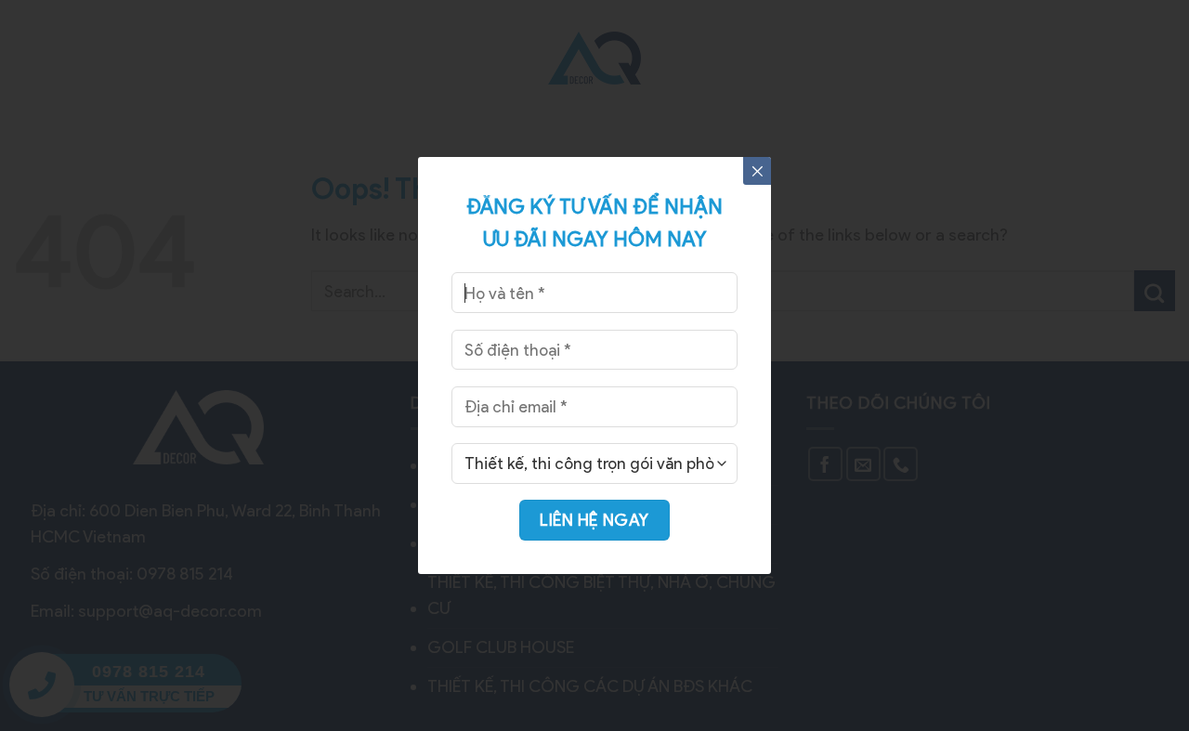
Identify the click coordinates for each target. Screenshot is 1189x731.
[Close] (757, 171)
